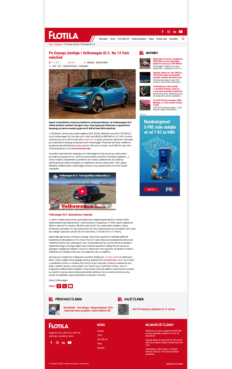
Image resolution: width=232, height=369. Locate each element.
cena (54, 66)
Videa (151, 38)
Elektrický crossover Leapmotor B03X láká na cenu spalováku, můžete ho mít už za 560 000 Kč (163, 333)
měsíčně (88, 139)
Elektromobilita (139, 38)
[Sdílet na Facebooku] (59, 286)
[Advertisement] (116, 13)
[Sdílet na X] (64, 286)
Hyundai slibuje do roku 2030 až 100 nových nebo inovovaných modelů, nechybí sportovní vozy (164, 342)
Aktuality (103, 38)
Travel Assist (112, 257)
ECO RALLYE (123, 38)
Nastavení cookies (174, 363)
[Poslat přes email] (70, 286)
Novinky (100, 331)
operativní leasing (70, 66)
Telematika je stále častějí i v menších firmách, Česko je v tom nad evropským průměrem (162, 351)
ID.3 (59, 66)
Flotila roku (161, 38)
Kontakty (173, 38)
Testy (112, 38)
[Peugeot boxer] (161, 156)
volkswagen (83, 66)
